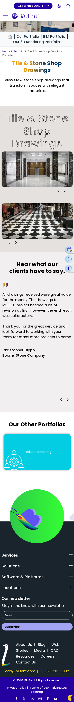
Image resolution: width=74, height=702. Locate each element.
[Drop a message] (69, 259)
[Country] (59, 6)
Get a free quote (31, 6)
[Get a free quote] (69, 268)
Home (6, 51)
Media (39, 650)
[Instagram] (40, 698)
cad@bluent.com (20, 671)
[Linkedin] (32, 698)
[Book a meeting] (69, 249)
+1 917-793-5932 (54, 671)
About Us (24, 644)
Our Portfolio (27, 36)
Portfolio (19, 51)
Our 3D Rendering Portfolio (36, 41)
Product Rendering (37, 452)
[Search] (69, 6)
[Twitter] (24, 698)
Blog (42, 644)
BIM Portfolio (54, 36)
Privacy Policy (16, 688)
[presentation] (58, 190)
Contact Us (26, 662)
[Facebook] (16, 698)
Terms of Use (39, 688)
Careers (47, 656)
